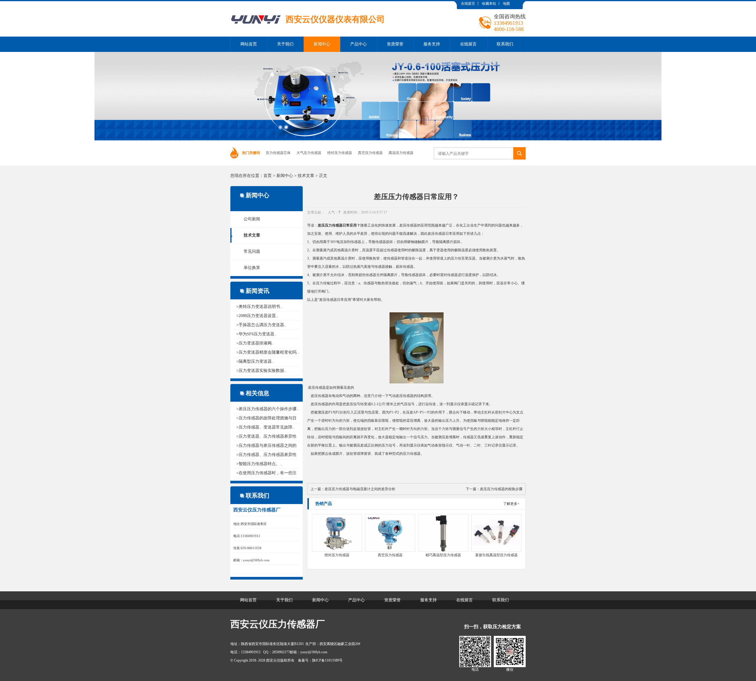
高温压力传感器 (401, 153)
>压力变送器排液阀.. (255, 343)
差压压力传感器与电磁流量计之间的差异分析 (360, 489)
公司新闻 (252, 219)
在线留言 (468, 3)
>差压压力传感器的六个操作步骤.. (267, 409)
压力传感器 (334, 225)
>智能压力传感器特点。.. (259, 464)
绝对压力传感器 (339, 153)
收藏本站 (489, 3)
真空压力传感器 (370, 153)
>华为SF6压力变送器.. (256, 334)
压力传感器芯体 (278, 153)
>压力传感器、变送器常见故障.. (265, 427)
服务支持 (431, 44)
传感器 (411, 225)
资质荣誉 (395, 44)
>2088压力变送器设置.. (257, 316)
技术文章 (306, 175)
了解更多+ (511, 504)
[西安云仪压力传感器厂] (307, 5)
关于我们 (285, 44)
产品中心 (358, 44)
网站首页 (248, 44)
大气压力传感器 (308, 153)
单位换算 (252, 267)
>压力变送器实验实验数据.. (261, 370)
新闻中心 (322, 44)
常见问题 (252, 251)
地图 (506, 3)
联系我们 (505, 44)
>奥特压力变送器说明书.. (259, 306)
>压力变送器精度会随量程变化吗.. (267, 352)
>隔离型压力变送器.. (255, 361)
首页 (267, 175)
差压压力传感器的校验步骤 (501, 489)
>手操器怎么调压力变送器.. (261, 325)
